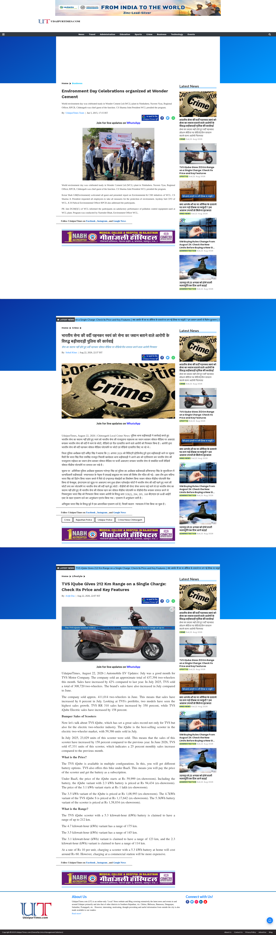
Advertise (262, 932)
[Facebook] (187, 902)
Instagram (102, 221)
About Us (79, 897)
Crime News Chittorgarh (130, 519)
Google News (119, 221)
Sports (138, 34)
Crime (149, 34)
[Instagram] (196, 902)
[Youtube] (205, 902)
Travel (92, 34)
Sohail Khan (71, 352)
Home (65, 83)
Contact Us (238, 932)
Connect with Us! (199, 897)
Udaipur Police (105, 519)
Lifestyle (77, 576)
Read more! (76, 913)
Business (161, 34)
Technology (177, 34)
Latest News (189, 86)
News (81, 34)
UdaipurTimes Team (75, 113)
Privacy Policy (250, 932)
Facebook (90, 221)
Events (191, 34)
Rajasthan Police (84, 519)
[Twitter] (192, 902)
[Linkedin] (201, 902)
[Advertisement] (138, 56)
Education (125, 34)
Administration (107, 34)
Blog (270, 932)
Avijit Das (70, 596)
